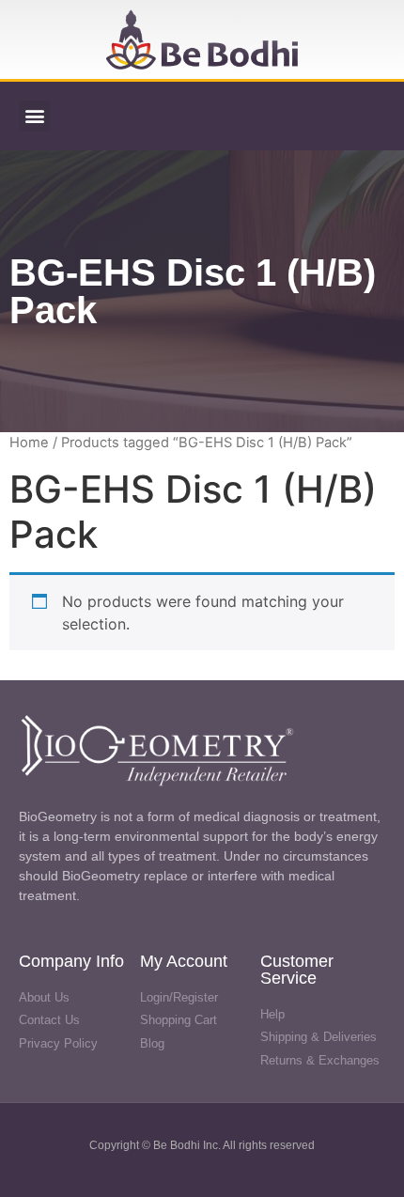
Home (29, 442)
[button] (34, 116)
